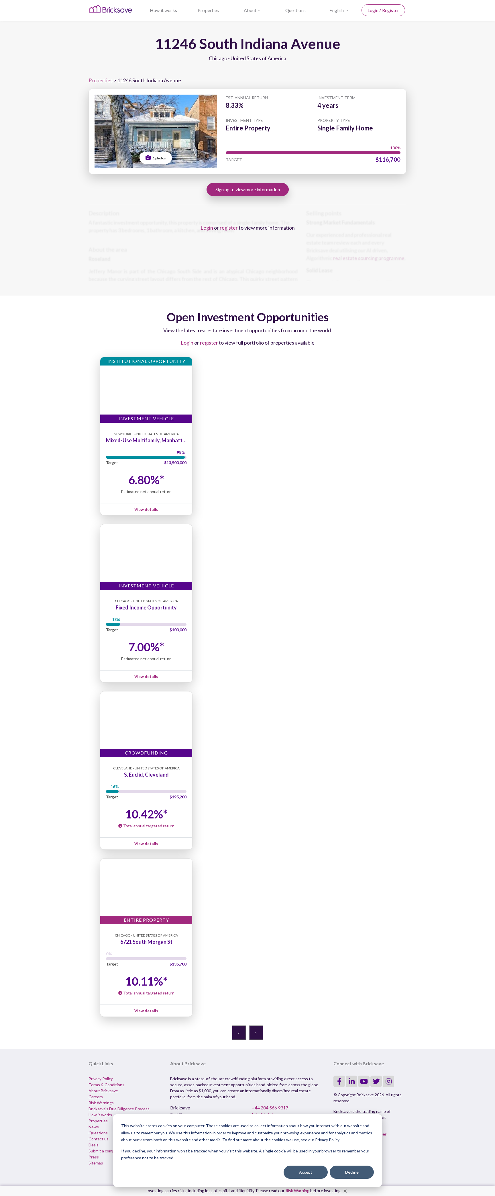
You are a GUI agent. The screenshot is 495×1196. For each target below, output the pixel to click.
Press (94, 1156)
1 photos (159, 158)
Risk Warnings (101, 1102)
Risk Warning (297, 1190)
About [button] (250, 10)
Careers (96, 1096)
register (229, 227)
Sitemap (96, 1162)
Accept (305, 1172)
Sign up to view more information (247, 189)
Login (207, 227)
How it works (163, 10)
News (94, 1126)
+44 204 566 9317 (270, 1107)
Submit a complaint (105, 1150)
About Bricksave (103, 1090)
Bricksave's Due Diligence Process (119, 1108)
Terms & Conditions (106, 1084)
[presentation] (239, 1032)
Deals (94, 1144)
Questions (295, 10)
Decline (352, 1172)
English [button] (337, 10)
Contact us (99, 1138)
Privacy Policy (101, 1078)
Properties (208, 10)
